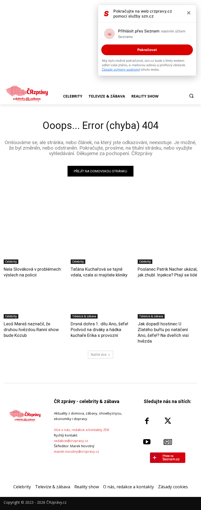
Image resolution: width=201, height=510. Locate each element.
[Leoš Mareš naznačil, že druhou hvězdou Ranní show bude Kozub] (33, 304)
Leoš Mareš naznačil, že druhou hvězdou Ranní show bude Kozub (31, 329)
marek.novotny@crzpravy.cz (76, 451)
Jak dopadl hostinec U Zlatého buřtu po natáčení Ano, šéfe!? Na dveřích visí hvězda (163, 332)
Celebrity (11, 261)
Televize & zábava (84, 316)
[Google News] (168, 442)
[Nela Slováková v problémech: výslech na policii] (33, 249)
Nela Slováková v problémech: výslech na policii (33, 272)
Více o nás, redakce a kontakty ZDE (81, 429)
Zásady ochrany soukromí (121, 69)
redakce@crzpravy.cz (71, 440)
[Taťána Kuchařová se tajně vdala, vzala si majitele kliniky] (100, 249)
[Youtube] (147, 442)
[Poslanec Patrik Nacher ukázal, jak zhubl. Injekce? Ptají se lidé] (167, 249)
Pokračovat (147, 50)
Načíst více (99, 354)
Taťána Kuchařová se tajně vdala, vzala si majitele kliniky (99, 272)
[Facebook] (147, 421)
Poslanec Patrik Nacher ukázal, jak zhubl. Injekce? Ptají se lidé (167, 272)
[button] (191, 96)
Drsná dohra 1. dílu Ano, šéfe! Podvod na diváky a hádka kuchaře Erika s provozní (99, 329)
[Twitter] (168, 421)
